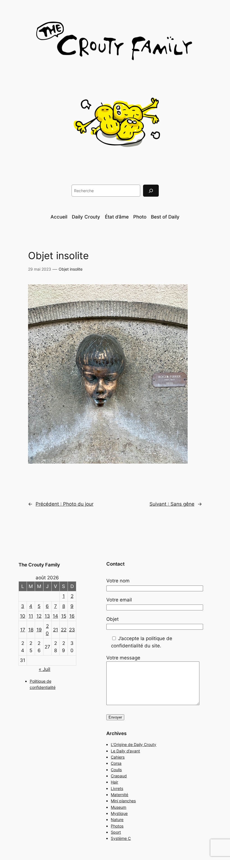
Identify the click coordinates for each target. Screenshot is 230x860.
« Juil (44, 669)
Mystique (119, 813)
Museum (118, 807)
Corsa (116, 763)
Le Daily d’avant (125, 751)
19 (39, 630)
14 (55, 616)
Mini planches (123, 800)
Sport (116, 832)
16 (72, 616)
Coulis (116, 769)
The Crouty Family (39, 565)
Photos (117, 826)
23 (72, 630)
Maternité (119, 794)
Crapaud (119, 775)
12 (39, 616)
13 (47, 616)
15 (63, 616)
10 (22, 616)
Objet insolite (70, 269)
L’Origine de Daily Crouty (133, 744)
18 (30, 630)
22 (63, 630)
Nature (117, 819)
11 (31, 616)
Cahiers (118, 757)
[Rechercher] (151, 191)
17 (22, 630)
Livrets (117, 788)
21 (55, 630)
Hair (114, 782)
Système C (121, 838)
